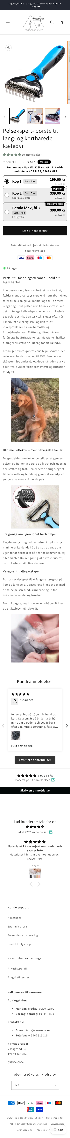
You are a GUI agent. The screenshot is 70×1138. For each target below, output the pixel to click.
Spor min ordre (17, 926)
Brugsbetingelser (18, 977)
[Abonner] (54, 1085)
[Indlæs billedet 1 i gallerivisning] (17, 116)
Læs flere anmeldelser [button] (35, 760)
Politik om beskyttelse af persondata (28, 1123)
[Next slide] (67, 725)
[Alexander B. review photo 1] (16, 735)
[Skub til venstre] (4, 117)
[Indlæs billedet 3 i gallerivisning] (52, 116)
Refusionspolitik (54, 1117)
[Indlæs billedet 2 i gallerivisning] (35, 116)
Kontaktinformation (47, 1129)
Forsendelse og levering (23, 935)
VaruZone (20, 1117)
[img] (20, 694)
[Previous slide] (3, 725)
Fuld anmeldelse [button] (22, 746)
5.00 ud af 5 (45, 775)
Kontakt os (15, 918)
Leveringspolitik (25, 1129)
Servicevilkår (57, 1123)
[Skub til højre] (65, 117)
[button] (8, 22)
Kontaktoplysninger (20, 944)
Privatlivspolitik (17, 968)
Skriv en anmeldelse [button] (35, 790)
